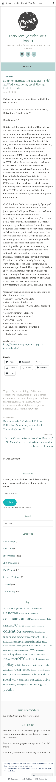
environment (28, 631)
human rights (25, 641)
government (32, 636)
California (35, 391)
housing (15, 641)
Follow (9, 502)
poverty (44, 665)
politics (36, 665)
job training (8, 650)
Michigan (26, 401)
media (33, 654)
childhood (34, 614)
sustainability (40, 679)
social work (10, 679)
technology (25, 408)
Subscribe (28, 474)
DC (15, 625)
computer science (12, 394)
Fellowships (9, 541)
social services (39, 674)
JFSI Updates (10, 562)
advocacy (9, 608)
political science (22, 665)
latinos (44, 398)
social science (23, 674)
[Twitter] (28, 54)
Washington (21, 684)
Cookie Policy (9, 771)
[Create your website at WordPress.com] (28, 3)
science (47, 670)
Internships (9, 555)
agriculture (19, 609)
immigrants (33, 398)
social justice (9, 674)
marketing (8, 401)
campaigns (25, 613)
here (22, 295)
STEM (15, 408)
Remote (33, 670)
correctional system (39, 619)
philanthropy (43, 659)
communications (17, 618)
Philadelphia (24, 405)
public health (8, 670)
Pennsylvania (10, 405)
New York (10, 659)
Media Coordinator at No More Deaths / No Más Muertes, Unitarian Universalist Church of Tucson (29, 440)
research (40, 670)
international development (15, 645)
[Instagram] (34, 54)
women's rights (36, 684)
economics (9, 398)
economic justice (30, 626)
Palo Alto (37, 401)
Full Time (8, 548)
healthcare (7, 642)
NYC (21, 659)
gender (20, 636)
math (18, 401)
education (21, 398)
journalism (18, 650)
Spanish (7, 408)
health (44, 637)
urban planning (9, 684)
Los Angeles (39, 650)
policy (8, 664)
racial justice (38, 405)
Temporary (9, 76)
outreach (32, 659)
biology (25, 391)
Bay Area (16, 391)
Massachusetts (22, 654)
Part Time (8, 570)
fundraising (9, 636)
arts (26, 608)
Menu (29, 66)
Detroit (42, 394)
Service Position (11, 577)
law (31, 650)
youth (35, 408)
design (33, 394)
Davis (26, 394)
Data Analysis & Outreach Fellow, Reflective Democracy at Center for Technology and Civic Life (23, 423)
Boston (39, 608)
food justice (40, 632)
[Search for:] (28, 523)
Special (7, 584)
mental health (40, 654)
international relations (40, 645)
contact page (32, 730)
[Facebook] (22, 54)
